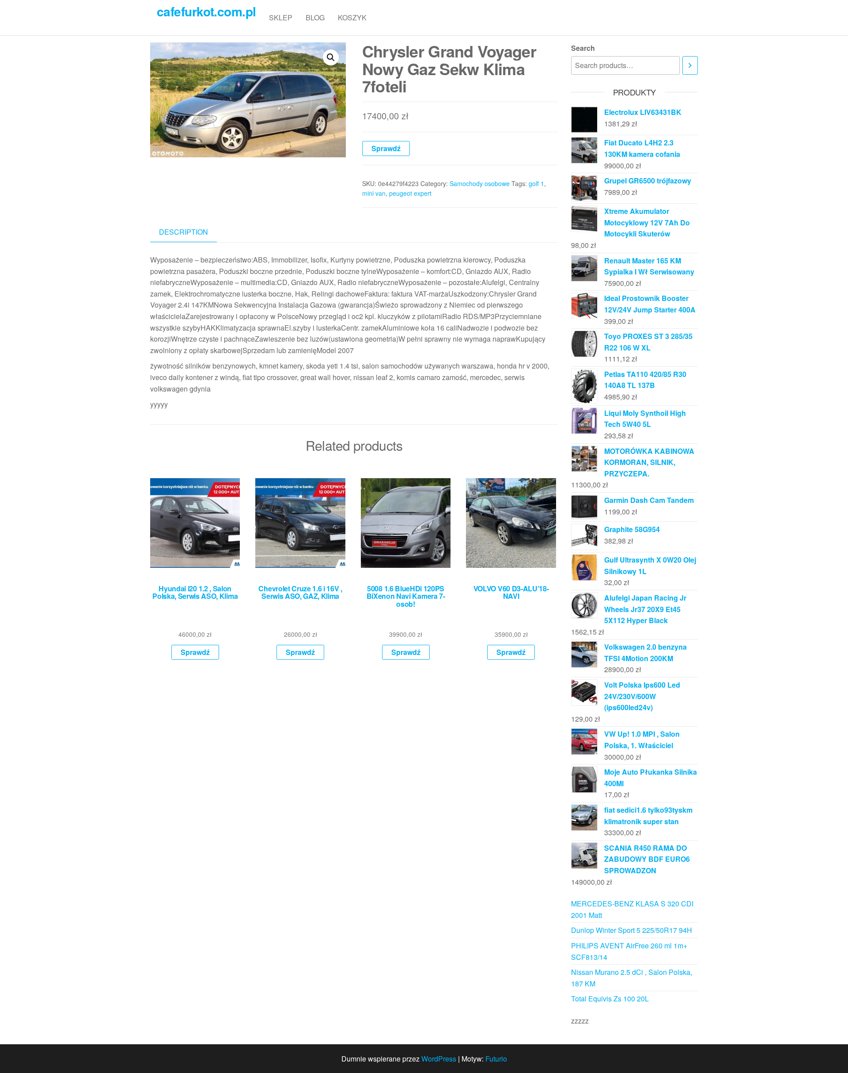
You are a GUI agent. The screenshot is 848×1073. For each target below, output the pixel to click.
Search (583, 48)
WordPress (438, 1059)
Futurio (496, 1059)
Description (183, 232)
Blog (315, 17)
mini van (374, 193)
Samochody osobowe (480, 183)
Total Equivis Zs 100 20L (610, 998)
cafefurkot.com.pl (206, 11)
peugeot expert (410, 193)
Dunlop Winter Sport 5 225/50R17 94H (631, 930)
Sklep (280, 17)
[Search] (690, 65)
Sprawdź (386, 148)
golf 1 (536, 183)
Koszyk (352, 17)
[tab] (190, 232)
